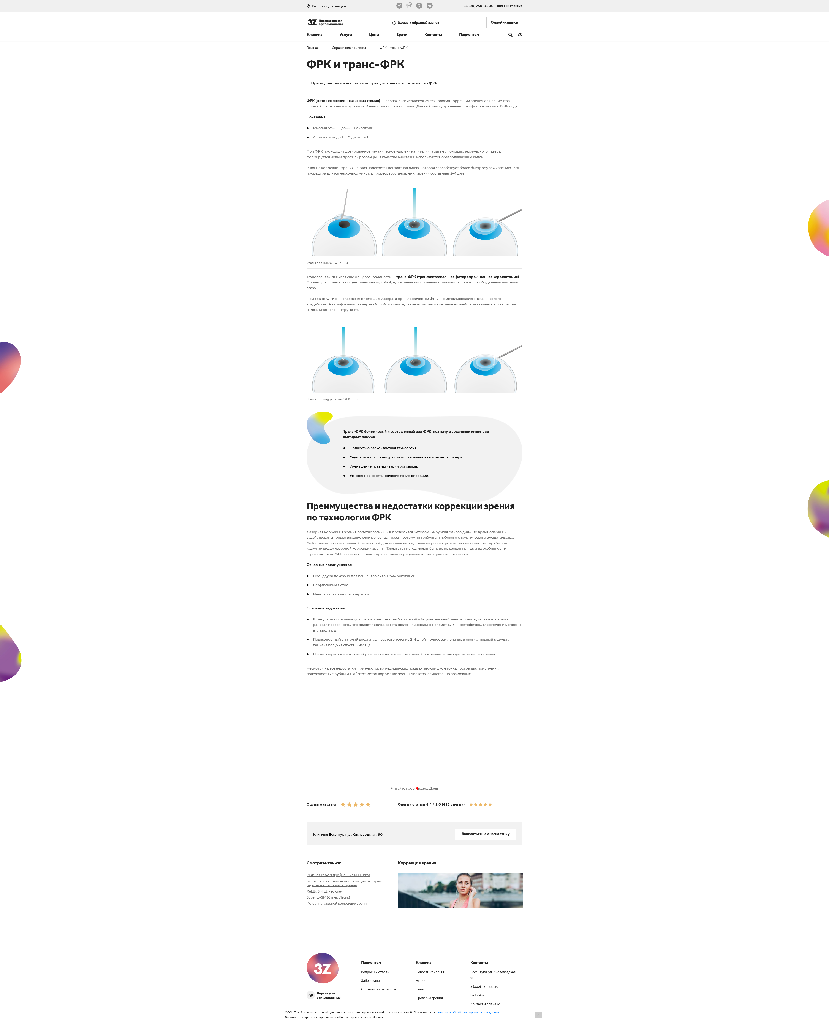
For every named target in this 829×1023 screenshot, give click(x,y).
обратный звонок (418, 22)
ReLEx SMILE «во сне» (325, 891)
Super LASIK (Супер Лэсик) (328, 897)
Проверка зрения (429, 998)
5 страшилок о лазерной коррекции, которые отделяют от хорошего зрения (344, 883)
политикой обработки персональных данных (468, 1012)
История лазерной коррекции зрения (338, 903)
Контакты (433, 35)
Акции (421, 981)
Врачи (401, 35)
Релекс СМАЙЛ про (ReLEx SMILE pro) (338, 875)
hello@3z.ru (479, 996)
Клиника (314, 35)
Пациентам (469, 35)
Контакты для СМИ (485, 1004)
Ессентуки (338, 6)
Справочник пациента (378, 989)
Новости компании (430, 972)
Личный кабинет (509, 6)
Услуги (346, 35)
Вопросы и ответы (375, 972)
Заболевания (371, 981)
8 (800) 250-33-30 (479, 6)
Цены (374, 35)
